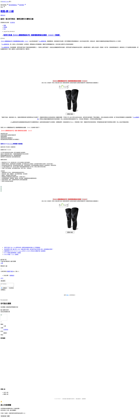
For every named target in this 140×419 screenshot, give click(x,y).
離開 (8, 416)
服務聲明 (84, 398)
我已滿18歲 (3, 416)
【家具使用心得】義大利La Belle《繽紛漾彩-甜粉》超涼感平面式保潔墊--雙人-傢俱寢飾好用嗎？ (28, 249)
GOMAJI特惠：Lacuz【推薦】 (11, 254)
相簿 (5, 25)
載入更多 (3, 280)
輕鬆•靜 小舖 (7, 11)
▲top (2, 278)
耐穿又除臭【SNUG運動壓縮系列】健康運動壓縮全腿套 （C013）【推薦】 (32, 35)
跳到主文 (3, 15)
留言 (12, 271)
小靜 (2, 263)
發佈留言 (3, 289)
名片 (5, 29)
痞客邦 (8, 271)
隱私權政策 (78, 398)
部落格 (5, 27)
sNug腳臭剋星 (42, 41)
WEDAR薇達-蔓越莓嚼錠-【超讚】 (12, 252)
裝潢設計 (12, 275)
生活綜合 (12, 22)
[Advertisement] (57, 63)
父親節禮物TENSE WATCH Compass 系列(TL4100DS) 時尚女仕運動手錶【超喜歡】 (25, 251)
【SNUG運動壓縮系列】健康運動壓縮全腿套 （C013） (14, 41)
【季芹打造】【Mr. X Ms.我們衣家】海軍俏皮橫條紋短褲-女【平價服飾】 (22, 247)
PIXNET (59, 398)
